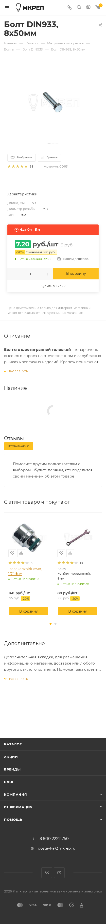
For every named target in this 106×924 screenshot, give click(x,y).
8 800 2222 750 (54, 839)
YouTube (59, 872)
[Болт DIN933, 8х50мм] (53, 102)
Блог (9, 782)
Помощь (13, 819)
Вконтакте (46, 872)
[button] (50, 623)
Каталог (13, 744)
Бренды (12, 769)
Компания (15, 794)
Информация (18, 807)
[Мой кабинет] (88, 7)
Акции (11, 757)
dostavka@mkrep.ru (56, 848)
